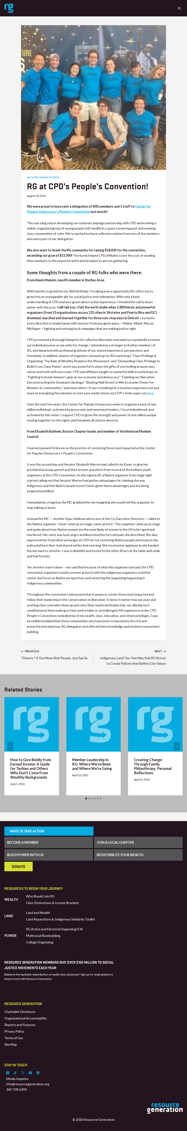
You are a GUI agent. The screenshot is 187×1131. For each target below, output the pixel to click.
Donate (18, 866)
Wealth (11, 899)
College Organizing (39, 942)
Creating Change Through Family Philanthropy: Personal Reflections (153, 766)
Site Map (10, 1044)
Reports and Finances (19, 1025)
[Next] (177, 746)
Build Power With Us (25, 855)
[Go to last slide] (10, 746)
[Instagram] (7, 1073)
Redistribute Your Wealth (120, 855)
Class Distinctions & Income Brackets (52, 903)
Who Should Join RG (40, 896)
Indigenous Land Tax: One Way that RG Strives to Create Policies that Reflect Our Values (133, 657)
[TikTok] (15, 1073)
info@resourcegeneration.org (27, 1084)
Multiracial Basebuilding (43, 936)
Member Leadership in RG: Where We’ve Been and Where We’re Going (92, 764)
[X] (23, 1073)
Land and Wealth (38, 913)
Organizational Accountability (25, 1018)
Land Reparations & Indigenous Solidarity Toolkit (60, 919)
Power (10, 936)
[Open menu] (179, 8)
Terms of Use (13, 1038)
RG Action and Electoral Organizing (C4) (54, 929)
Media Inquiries (17, 1079)
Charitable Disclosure (19, 1012)
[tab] (86, 798)
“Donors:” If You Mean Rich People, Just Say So (54, 655)
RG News (41, 177)
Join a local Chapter (115, 842)
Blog (30, 177)
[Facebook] (30, 1073)
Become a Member (22, 842)
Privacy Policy (14, 1031)
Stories (54, 177)
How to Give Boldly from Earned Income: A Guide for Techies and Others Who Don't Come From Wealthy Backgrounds (30, 768)
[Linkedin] (38, 1073)
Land (8, 916)
